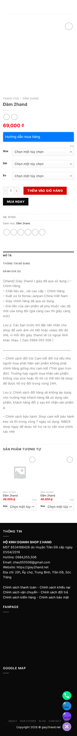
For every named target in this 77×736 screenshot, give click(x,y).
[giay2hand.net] (39, 6)
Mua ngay (16, 202)
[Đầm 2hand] (20, 472)
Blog (42, 721)
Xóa (72, 146)
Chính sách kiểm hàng (19, 597)
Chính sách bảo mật (54, 597)
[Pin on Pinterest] (35, 232)
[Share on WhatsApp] (6, 232)
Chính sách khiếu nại (55, 587)
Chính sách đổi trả (54, 592)
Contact (55, 721)
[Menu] (5, 7)
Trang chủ (11, 98)
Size (5, 151)
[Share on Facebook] (13, 232)
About (12, 721)
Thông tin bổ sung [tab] (16, 263)
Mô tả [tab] (7, 255)
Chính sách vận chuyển (20, 592)
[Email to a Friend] (28, 232)
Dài (5, 163)
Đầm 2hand (31, 98)
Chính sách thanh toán (19, 587)
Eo (4, 175)
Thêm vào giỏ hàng (45, 191)
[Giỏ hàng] (72, 7)
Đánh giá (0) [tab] (12, 271)
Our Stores (28, 721)
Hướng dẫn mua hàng (22, 137)
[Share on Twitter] (21, 232)
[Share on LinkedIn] (42, 232)
